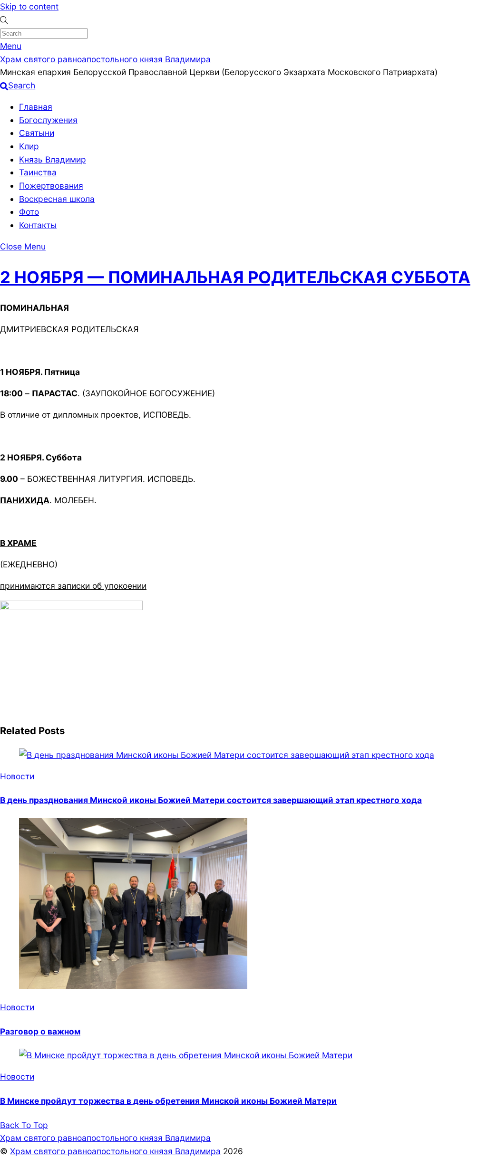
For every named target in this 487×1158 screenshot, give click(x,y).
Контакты (38, 225)
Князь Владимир (52, 159)
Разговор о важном (40, 1031)
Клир (29, 146)
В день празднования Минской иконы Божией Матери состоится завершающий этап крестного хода (211, 800)
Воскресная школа (57, 199)
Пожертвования (51, 186)
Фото (29, 212)
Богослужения (48, 120)
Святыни (36, 133)
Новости (17, 776)
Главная (35, 107)
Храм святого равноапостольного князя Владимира (115, 1151)
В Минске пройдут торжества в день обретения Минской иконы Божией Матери (168, 1101)
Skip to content (29, 6)
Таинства (38, 172)
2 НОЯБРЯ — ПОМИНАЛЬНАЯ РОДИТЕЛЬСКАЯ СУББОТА (235, 277)
